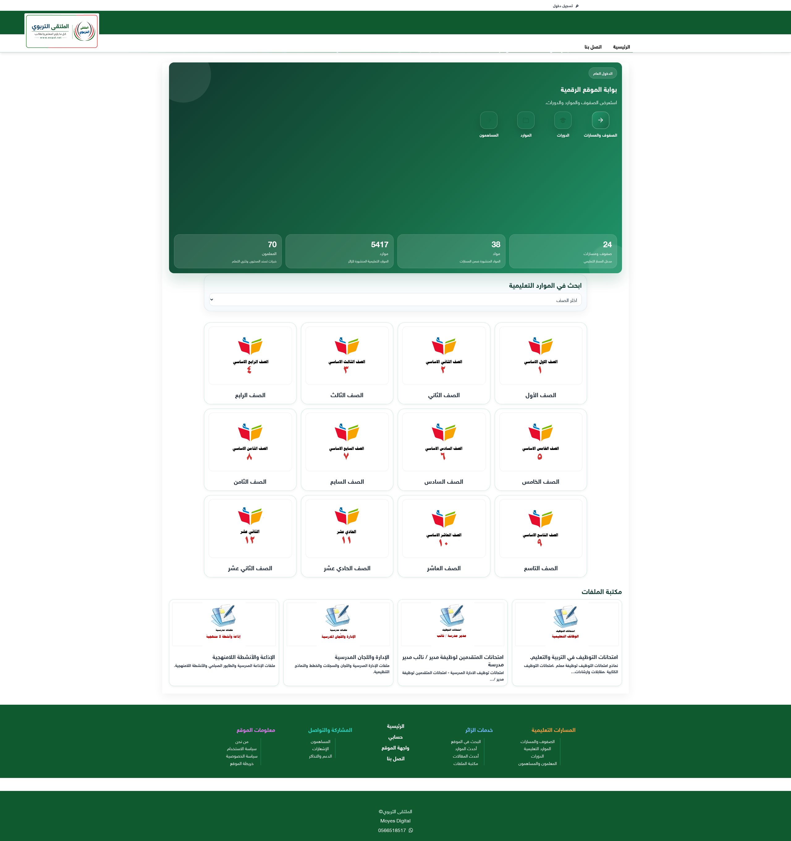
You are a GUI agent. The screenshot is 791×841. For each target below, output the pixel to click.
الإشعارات (320, 748)
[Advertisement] (395, 186)
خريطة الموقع (242, 762)
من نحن (241, 740)
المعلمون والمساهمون (537, 762)
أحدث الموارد (466, 748)
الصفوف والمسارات (538, 740)
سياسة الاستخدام (241, 748)
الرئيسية (621, 46)
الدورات (537, 755)
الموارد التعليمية (537, 748)
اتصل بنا (593, 46)
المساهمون (320, 740)
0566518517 (392, 829)
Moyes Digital (395, 820)
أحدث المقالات (466, 755)
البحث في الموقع (466, 740)
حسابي (395, 736)
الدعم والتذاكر (320, 755)
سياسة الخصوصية (241, 755)
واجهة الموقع (395, 747)
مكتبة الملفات (466, 762)
